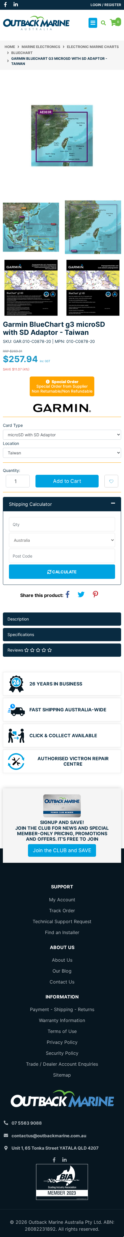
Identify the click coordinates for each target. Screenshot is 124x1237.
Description (18, 618)
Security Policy (62, 1053)
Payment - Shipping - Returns (62, 1009)
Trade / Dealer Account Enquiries (62, 1064)
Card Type (13, 425)
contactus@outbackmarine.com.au (49, 1135)
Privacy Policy (62, 1042)
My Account (62, 899)
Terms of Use (62, 1031)
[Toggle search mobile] (101, 23)
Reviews (15, 650)
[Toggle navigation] (93, 23)
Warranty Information (62, 1020)
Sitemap (62, 1075)
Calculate (64, 571)
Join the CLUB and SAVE (62, 850)
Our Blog (62, 971)
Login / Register (106, 5)
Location (11, 443)
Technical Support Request (62, 921)
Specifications (20, 634)
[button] (111, 481)
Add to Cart (67, 481)
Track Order (62, 910)
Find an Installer (62, 932)
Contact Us (62, 982)
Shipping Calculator (30, 504)
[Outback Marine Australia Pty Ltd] (36, 22)
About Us (62, 960)
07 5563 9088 (27, 1123)
